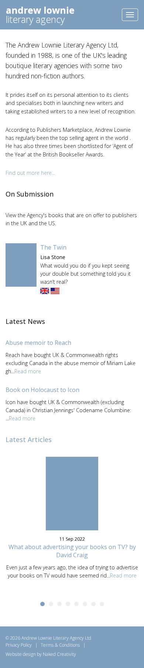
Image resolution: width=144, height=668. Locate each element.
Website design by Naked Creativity (41, 654)
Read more (27, 371)
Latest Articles (29, 439)
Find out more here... (30, 172)
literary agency (40, 15)
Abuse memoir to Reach (38, 343)
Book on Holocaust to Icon (42, 390)
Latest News (25, 321)
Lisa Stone (52, 257)
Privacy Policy (19, 645)
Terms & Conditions (60, 645)
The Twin (53, 247)
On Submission (30, 194)
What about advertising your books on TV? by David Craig (72, 551)
